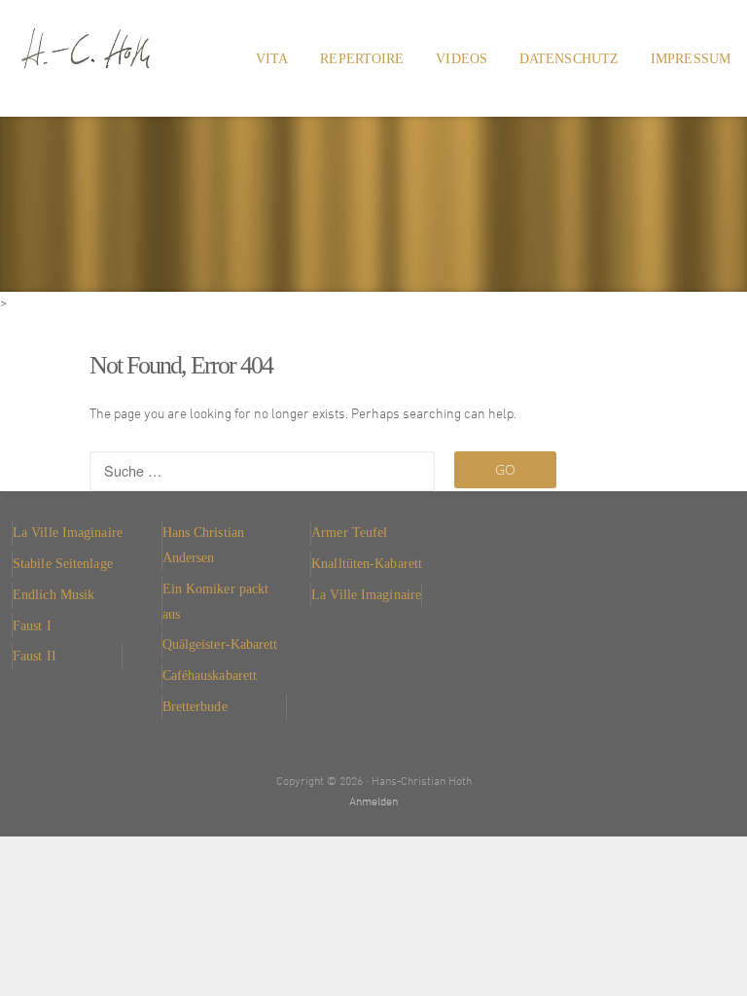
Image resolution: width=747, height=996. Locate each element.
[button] (43, 953)
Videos (461, 58)
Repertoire (362, 58)
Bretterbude (195, 706)
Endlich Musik (53, 594)
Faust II (34, 655)
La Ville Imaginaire (68, 532)
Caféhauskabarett (210, 675)
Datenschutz (569, 58)
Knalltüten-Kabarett (366, 563)
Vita (272, 58)
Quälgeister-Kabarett (220, 644)
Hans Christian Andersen (203, 544)
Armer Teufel (349, 532)
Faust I (32, 625)
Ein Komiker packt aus (215, 601)
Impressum (690, 58)
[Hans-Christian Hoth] (115, 39)
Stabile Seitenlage (63, 563)
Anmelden (373, 802)
